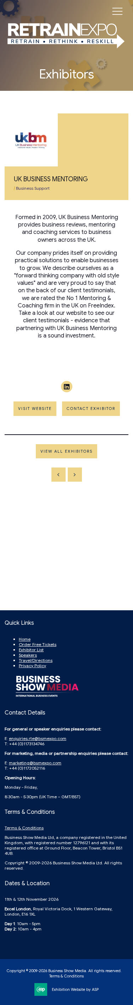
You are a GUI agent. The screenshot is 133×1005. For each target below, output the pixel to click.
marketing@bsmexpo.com (35, 762)
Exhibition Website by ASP (75, 989)
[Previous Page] (58, 475)
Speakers (28, 655)
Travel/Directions (35, 660)
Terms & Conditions (24, 827)
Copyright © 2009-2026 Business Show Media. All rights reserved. (64, 970)
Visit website (35, 408)
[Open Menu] (117, 11)
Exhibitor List (31, 649)
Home (25, 639)
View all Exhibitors (66, 451)
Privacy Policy (32, 665)
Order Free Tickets (37, 644)
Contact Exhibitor (91, 408)
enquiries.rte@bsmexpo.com (37, 738)
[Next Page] (75, 475)
